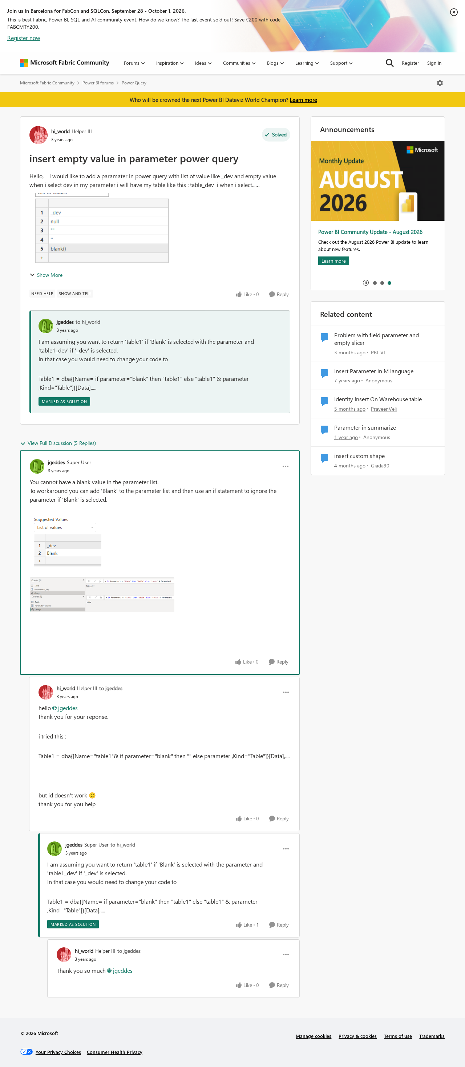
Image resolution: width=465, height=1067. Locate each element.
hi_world (60, 131)
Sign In (434, 63)
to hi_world (88, 321)
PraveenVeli (384, 408)
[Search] (389, 63)
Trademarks (432, 1036)
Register (410, 63)
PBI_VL (378, 352)
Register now (23, 37)
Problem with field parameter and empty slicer (376, 338)
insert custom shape (359, 455)
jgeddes (65, 321)
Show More (49, 274)
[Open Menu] (440, 83)
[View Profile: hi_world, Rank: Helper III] (38, 135)
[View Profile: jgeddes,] (46, 326)
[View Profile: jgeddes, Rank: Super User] (37, 466)
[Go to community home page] (64, 63)
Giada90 (380, 465)
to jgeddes (110, 688)
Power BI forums (98, 82)
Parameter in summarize (365, 427)
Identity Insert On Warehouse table (378, 399)
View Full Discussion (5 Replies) (62, 442)
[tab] (374, 282)
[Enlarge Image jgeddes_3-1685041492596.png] (102, 603)
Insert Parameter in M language (373, 371)
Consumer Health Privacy (114, 1052)
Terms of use (398, 1036)
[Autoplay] (366, 282)
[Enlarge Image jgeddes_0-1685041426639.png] (65, 540)
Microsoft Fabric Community (47, 82)
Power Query (134, 82)
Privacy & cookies (358, 1036)
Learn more (303, 99)
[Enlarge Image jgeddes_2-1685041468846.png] (102, 586)
